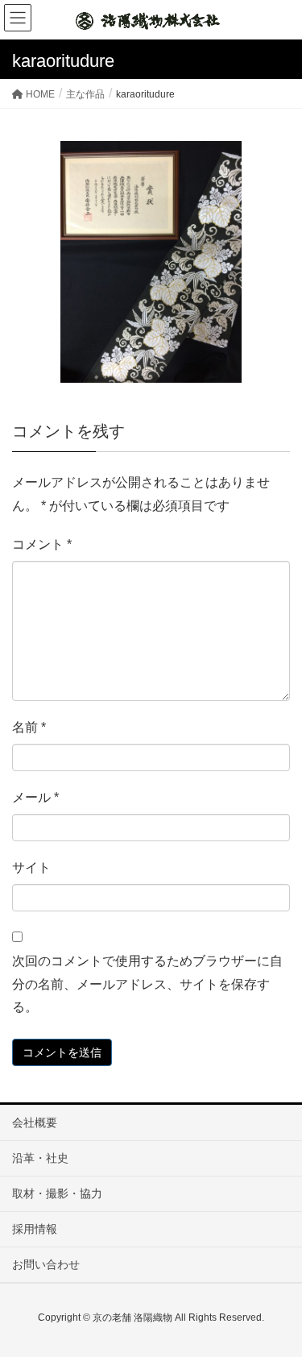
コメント (42, 544)
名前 (29, 727)
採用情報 (34, 1228)
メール (35, 797)
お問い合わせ (46, 1264)
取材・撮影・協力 (57, 1193)
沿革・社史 (40, 1158)
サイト (31, 867)
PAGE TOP (277, 1301)
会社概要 (34, 1122)
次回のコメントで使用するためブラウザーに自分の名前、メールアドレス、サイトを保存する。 (147, 984)
